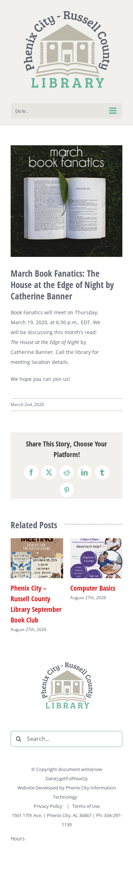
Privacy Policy (48, 806)
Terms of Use (86, 806)
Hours (18, 838)
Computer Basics (92, 588)
